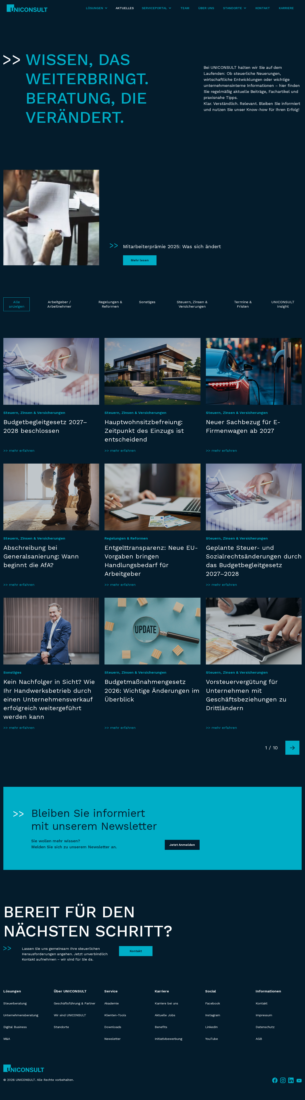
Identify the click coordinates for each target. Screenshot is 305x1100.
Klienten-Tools (115, 1015)
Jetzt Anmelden (182, 845)
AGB (259, 1039)
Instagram (212, 1015)
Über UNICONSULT (70, 991)
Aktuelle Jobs (165, 1015)
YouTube (211, 1039)
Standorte (61, 1027)
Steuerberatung (15, 1003)
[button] (96, 8)
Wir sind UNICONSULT (70, 1015)
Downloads (112, 1027)
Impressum (264, 1015)
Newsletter (112, 1039)
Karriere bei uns (166, 1003)
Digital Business (15, 1027)
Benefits (161, 1027)
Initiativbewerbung (168, 1039)
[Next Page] (292, 748)
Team (184, 8)
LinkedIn (211, 1027)
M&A (6, 1039)
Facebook (212, 1003)
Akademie (111, 1003)
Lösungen (12, 991)
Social (210, 991)
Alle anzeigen (16, 304)
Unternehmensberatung (20, 1015)
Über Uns (206, 8)
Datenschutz (265, 1027)
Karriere (286, 8)
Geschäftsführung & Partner (74, 1003)
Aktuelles (125, 8)
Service (111, 991)
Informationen (268, 991)
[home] (27, 8)
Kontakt (262, 8)
